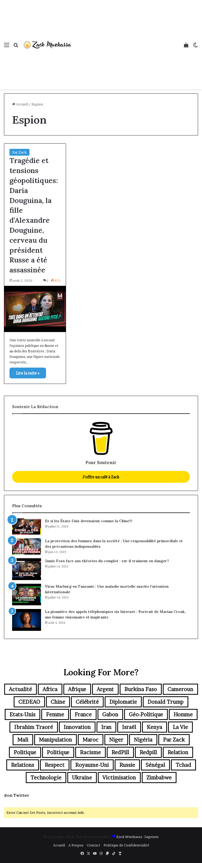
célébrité (87, 702)
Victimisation (119, 777)
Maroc (91, 740)
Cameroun (180, 689)
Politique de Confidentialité (126, 845)
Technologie (46, 777)
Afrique (77, 689)
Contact (93, 845)
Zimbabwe (159, 777)
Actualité (20, 689)
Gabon (110, 714)
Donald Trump (166, 702)
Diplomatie (123, 702)
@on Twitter (16, 795)
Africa (50, 689)
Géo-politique (146, 714)
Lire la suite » (27, 373)
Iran (106, 727)
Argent (105, 689)
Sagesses (151, 837)
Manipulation (55, 740)
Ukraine (82, 777)
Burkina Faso (140, 689)
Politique (25, 752)
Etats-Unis (22, 714)
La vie (180, 727)
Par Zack (19, 152)
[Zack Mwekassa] (47, 44)
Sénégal (155, 765)
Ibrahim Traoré (33, 727)
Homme (183, 714)
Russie (127, 765)
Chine (58, 702)
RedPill (120, 752)
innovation (77, 727)
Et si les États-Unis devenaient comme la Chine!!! (88, 521)
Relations (22, 765)
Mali (22, 740)
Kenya (154, 727)
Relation (178, 752)
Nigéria (143, 740)
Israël (129, 727)
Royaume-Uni (92, 765)
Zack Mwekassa (129, 837)
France (83, 714)
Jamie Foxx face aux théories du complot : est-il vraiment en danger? (107, 561)
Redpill (148, 752)
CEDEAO (29, 702)
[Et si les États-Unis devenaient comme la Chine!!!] (26, 526)
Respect (55, 765)
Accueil (21, 104)
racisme (90, 752)
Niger (116, 740)
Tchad (183, 765)
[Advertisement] (126, 39)
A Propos (75, 845)
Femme (55, 714)
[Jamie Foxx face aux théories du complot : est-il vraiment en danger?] (26, 569)
